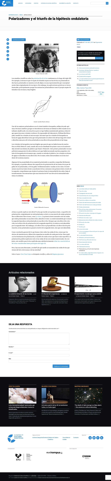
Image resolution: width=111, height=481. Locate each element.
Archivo (34, 437)
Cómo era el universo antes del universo (89, 68)
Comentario (12, 331)
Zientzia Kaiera (14, 386)
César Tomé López (26, 254)
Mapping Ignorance (58, 254)
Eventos (45, 437)
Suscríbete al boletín (66, 438)
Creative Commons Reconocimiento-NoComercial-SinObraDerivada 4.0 (54, 477)
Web (10, 358)
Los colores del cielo (84, 244)
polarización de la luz (40, 78)
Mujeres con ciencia (49, 386)
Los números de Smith (84, 74)
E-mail (11, 352)
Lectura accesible (18, 40)
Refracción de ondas (84, 222)
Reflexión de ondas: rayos (85, 217)
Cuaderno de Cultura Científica (20, 477)
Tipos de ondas (83, 191)
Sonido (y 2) (82, 227)
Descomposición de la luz (85, 242)
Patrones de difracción (84, 215)
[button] (8, 39)
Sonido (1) (81, 224)
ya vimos (39, 216)
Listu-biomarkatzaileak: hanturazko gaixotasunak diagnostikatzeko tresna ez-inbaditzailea (22, 407)
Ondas (21, 14)
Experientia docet (13, 14)
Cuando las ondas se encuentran (87, 200)
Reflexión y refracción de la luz (87, 237)
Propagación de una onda (85, 193)
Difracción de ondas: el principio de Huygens (90, 213)
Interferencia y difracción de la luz (87, 239)
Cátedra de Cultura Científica (53, 438)
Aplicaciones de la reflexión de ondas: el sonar (90, 220)
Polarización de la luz (84, 246)
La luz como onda (83, 229)
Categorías (40, 437)
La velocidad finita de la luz (86, 235)
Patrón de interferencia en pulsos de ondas (90, 202)
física (78, 47)
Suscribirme (99, 58)
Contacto (76, 437)
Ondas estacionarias (84, 207)
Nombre (11, 346)
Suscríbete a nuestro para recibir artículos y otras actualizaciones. (90, 53)
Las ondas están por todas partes (87, 189)
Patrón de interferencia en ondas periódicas (90, 204)
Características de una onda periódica (88, 195)
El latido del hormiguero (85, 76)
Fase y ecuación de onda (85, 198)
